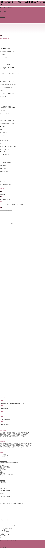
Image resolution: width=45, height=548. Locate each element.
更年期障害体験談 (3, 460)
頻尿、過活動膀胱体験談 (4, 466)
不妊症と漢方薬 (3, 11)
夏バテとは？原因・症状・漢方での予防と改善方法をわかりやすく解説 (13, 435)
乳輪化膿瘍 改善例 (4, 424)
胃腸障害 (1, 472)
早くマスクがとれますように (5, 181)
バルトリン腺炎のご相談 (5, 419)
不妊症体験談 (2, 473)
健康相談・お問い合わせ (4, 12)
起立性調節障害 (3, 469)
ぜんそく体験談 (3, 479)
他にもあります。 (3, 194)
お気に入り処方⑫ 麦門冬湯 (5, 184)
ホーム (1, 10)
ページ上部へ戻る (3, 547)
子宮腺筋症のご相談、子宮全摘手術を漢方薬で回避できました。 (13, 403)
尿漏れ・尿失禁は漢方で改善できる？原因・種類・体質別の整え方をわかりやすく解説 (16, 443)
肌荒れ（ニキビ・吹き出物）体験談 (6, 474)
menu (1, 9)
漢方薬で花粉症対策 (4, 408)
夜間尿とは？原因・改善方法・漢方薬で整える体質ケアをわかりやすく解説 (14, 446)
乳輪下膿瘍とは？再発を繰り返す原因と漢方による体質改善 (11, 447)
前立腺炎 (1, 470)
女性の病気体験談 (3, 461)
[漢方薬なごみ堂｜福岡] (5, 27)
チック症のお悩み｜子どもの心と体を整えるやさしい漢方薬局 (11, 204)
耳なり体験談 (2, 481)
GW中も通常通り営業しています (6, 210)
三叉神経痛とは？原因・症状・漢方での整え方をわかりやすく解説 (12, 436)
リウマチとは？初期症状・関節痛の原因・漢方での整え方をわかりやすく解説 (14, 444)
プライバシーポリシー (4, 537)
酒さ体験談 (2, 465)
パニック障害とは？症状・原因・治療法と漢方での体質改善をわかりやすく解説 (15, 432)
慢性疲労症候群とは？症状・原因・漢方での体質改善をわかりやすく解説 (13, 434)
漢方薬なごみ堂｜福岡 (6, 7)
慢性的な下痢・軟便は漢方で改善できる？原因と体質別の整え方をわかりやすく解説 (15, 445)
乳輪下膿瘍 (2, 468)
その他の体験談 (3, 482)
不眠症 (1, 471)
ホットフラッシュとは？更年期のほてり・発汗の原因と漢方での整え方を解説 (14, 433)
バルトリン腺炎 (3, 454)
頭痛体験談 (2, 475)
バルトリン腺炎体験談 (4, 455)
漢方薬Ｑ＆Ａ (2, 16)
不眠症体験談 (2, 480)
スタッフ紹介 (2, 17)
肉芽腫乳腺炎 (2, 456)
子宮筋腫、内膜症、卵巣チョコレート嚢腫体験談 (9, 462)
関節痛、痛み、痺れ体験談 (5, 467)
